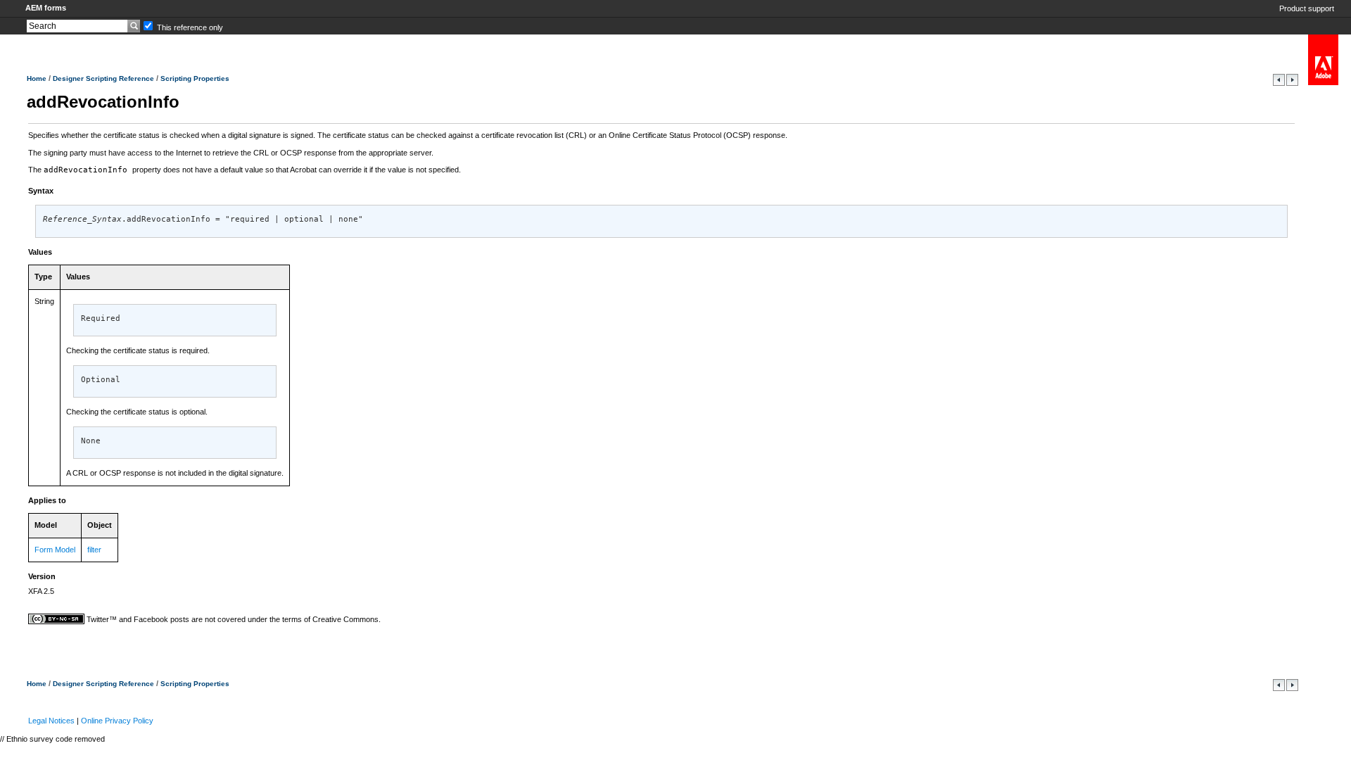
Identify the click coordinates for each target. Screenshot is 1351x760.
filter (94, 549)
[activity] (1280, 83)
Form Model (54, 549)
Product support (1306, 8)
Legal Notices (51, 720)
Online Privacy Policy (117, 720)
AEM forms (45, 8)
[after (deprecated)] (1292, 83)
